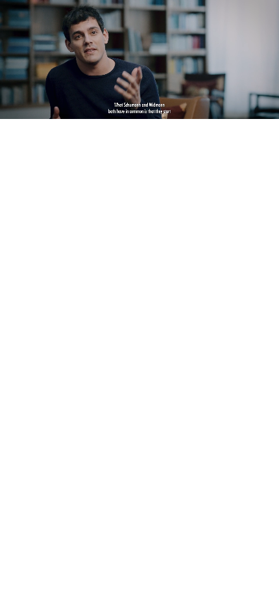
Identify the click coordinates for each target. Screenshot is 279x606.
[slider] (139, 108)
